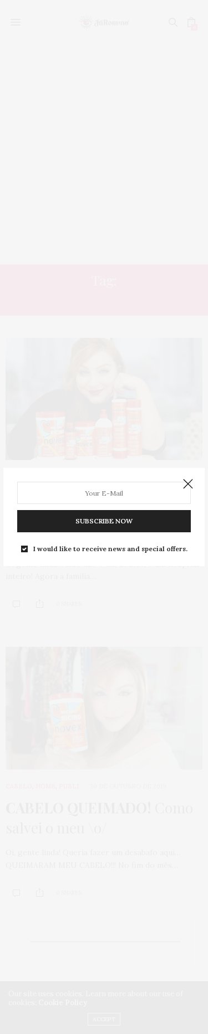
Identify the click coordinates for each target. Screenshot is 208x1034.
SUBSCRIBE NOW (104, 521)
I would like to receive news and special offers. (110, 549)
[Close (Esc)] (188, 484)
